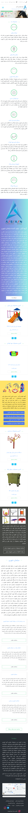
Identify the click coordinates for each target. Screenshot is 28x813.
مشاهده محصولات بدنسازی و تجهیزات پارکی (14, 548)
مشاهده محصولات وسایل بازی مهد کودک (15, 416)
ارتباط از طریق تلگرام (12, 2)
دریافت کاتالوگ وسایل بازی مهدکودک (15, 423)
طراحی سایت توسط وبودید (12, 811)
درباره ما (2, 2)
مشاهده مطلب (14, 640)
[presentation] (15, 338)
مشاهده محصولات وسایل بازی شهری (16, 412)
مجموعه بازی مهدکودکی (10, 801)
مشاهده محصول (14, 333)
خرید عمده (6, 2)
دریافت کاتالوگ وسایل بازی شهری (16, 420)
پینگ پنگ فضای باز (11, 803)
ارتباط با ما (14, 298)
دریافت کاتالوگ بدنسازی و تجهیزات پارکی (15, 552)
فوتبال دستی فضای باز (20, 805)
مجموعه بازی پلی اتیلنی (19, 801)
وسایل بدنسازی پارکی (20, 803)
